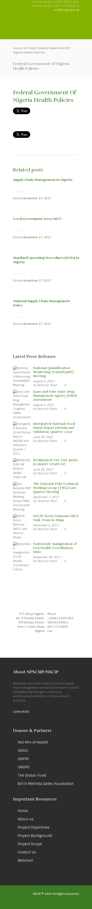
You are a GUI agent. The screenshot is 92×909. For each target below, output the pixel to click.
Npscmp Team (47, 385)
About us (25, 819)
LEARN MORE (21, 712)
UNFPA (23, 759)
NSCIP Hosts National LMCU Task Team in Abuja (56, 518)
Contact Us (27, 852)
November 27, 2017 (37, 198)
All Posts (29, 48)
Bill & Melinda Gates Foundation (45, 783)
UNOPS (23, 767)
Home (17, 48)
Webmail (25, 860)
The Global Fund (32, 775)
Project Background (35, 835)
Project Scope (30, 844)
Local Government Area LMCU (37, 219)
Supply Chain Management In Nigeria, (43, 180)
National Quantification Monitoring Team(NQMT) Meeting (53, 372)
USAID (23, 750)
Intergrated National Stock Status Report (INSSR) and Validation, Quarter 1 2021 (54, 428)
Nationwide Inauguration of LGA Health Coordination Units (55, 548)
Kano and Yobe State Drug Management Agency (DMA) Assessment (55, 396)
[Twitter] (46, 644)
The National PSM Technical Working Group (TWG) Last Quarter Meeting (55, 488)
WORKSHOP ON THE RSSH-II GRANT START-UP (56, 462)
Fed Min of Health (33, 742)
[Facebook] (36, 644)
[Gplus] (55, 644)
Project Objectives (33, 827)
